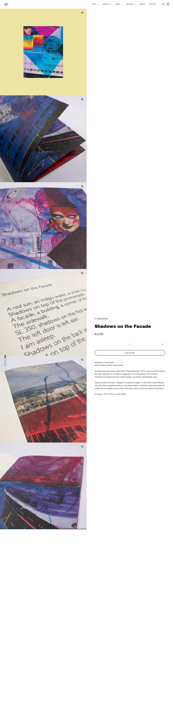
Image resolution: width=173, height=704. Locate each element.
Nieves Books (102, 318)
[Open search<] (163, 4)
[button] (162, 344)
